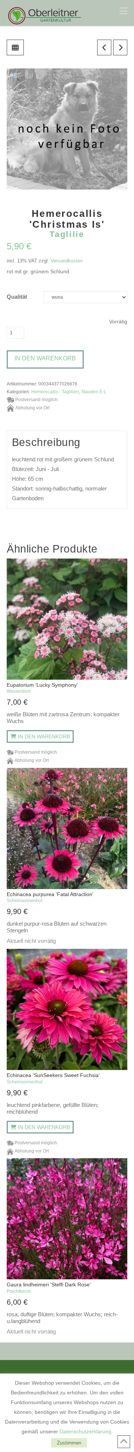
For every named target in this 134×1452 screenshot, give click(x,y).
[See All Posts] (15, 47)
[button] (123, 11)
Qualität (17, 297)
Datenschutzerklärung (85, 1431)
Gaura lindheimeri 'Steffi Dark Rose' (49, 1287)
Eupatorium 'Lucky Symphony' (42, 688)
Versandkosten (67, 261)
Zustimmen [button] (69, 1443)
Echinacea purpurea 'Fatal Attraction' (50, 897)
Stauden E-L (93, 391)
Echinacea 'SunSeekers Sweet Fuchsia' (53, 1078)
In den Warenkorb (45, 358)
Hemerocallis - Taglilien (55, 391)
